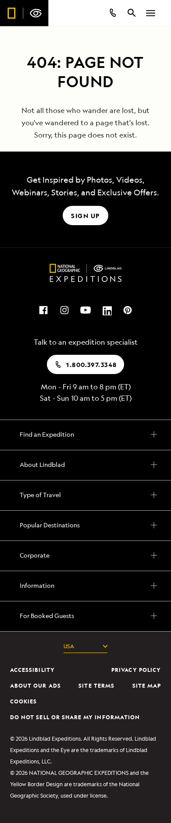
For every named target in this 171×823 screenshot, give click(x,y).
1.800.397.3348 (91, 364)
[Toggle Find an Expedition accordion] (85, 433)
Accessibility (32, 670)
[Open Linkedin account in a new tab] (106, 309)
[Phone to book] (112, 13)
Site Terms (96, 685)
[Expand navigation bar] (150, 13)
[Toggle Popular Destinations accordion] (85, 524)
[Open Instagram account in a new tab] (64, 309)
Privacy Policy (136, 670)
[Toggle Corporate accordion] (85, 554)
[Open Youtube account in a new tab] (85, 309)
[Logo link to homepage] (24, 13)
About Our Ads (35, 685)
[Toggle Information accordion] (85, 584)
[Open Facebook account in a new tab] (43, 309)
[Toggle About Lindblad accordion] (85, 463)
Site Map (146, 685)
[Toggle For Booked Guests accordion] (85, 614)
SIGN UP (85, 216)
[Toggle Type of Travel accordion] (85, 493)
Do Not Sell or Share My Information (75, 717)
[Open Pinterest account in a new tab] (127, 309)
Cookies (23, 701)
